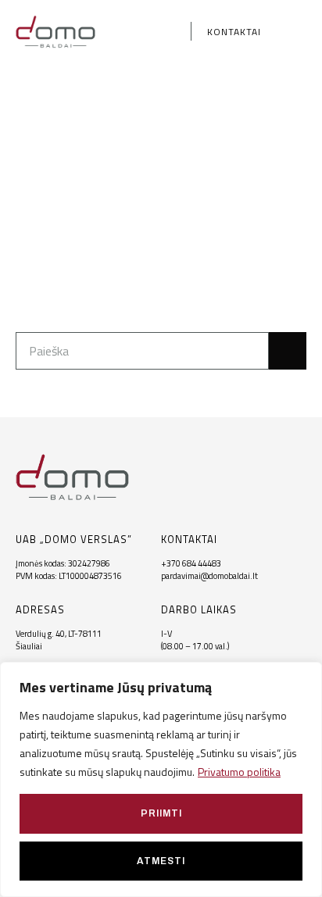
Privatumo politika (239, 771)
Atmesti (161, 861)
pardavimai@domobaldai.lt (209, 576)
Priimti (161, 813)
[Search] (287, 351)
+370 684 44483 (191, 563)
